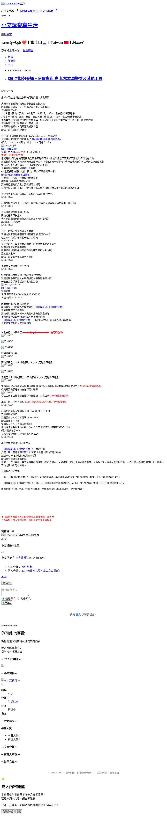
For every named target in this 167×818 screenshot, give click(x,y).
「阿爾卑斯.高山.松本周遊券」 (46, 139)
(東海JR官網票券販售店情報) (15, 175)
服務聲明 (114, 772)
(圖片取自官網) (9, 148)
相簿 (10, 57)
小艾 (4, 539)
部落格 (12, 60)
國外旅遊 (27, 566)
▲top (4, 576)
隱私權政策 (102, 772)
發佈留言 (7, 602)
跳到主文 (6, 34)
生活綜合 (28, 50)
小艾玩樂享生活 (19, 25)
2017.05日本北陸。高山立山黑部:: (41, 570)
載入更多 (7, 583)
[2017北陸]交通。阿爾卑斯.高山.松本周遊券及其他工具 (55, 78)
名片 (10, 64)
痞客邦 (19, 557)
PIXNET (59, 772)
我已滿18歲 (8, 811)
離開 (19, 811)
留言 (26, 557)
